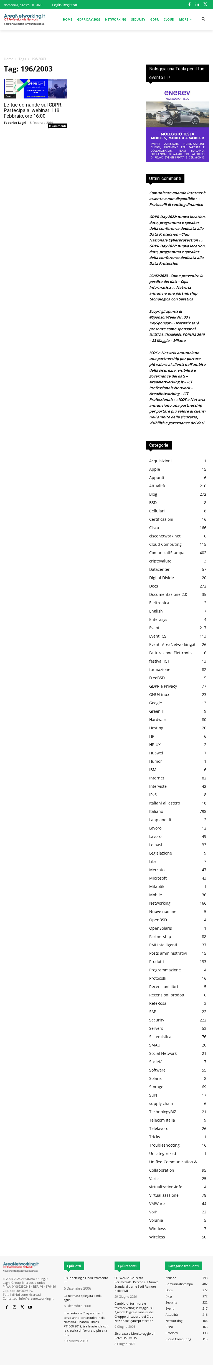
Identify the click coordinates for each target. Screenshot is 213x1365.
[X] (205, 5)
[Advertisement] (106, 42)
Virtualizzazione (164, 1195)
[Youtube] (30, 1307)
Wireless (157, 1237)
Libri (153, 861)
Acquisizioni (160, 460)
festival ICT (159, 661)
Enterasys (158, 619)
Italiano (156, 811)
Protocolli (157, 978)
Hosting (156, 727)
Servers (156, 1028)
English (156, 611)
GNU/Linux (159, 694)
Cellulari (157, 511)
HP (151, 736)
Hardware (158, 719)
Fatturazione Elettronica (171, 652)
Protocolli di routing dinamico (176, 204)
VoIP (153, 1212)
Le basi (155, 844)
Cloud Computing (165, 544)
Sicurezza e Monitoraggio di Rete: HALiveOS (134, 1335)
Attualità (157, 485)
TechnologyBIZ (162, 1111)
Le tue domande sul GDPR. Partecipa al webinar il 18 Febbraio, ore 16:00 (33, 110)
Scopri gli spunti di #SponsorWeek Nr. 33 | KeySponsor (169, 317)
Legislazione (160, 853)
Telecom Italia (162, 1120)
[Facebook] (190, 5)
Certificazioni (161, 519)
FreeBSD (157, 677)
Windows (157, 1228)
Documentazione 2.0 (168, 594)
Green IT (157, 711)
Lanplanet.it (160, 819)
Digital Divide (161, 577)
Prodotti (156, 961)
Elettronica (159, 602)
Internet (156, 778)
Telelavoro (158, 1128)
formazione (159, 669)
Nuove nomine (162, 911)
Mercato (156, 869)
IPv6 (153, 794)
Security (156, 1020)
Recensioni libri (163, 986)
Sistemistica (160, 1036)
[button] (203, 19)
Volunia (156, 1220)
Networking (160, 903)
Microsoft (158, 878)
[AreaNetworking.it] (24, 19)
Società (156, 1061)
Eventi (10, 96)
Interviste (158, 786)
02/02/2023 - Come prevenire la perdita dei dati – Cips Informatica (176, 281)
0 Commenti (57, 126)
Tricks (154, 1136)
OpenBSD (158, 919)
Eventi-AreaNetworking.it (172, 644)
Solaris (155, 1078)
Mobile (155, 894)
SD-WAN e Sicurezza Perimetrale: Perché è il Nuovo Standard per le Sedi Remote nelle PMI (137, 1284)
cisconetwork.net (165, 536)
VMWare (157, 1203)
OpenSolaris (160, 928)
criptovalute (160, 561)
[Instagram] (14, 1307)
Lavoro (155, 828)
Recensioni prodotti (167, 995)
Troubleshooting (164, 1145)
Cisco (154, 527)
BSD (153, 502)
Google (155, 702)
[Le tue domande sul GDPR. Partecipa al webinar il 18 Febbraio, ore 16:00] (35, 88)
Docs (153, 586)
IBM (152, 769)
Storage (156, 1086)
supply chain (161, 1103)
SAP (152, 1011)
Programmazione (165, 969)
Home (8, 58)
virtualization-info (165, 1186)
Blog (153, 494)
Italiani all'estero (164, 803)
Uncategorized (162, 1153)
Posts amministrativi (168, 953)
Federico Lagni (15, 122)
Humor (155, 761)
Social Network (163, 1053)
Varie (154, 1178)
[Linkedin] (197, 5)
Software (157, 1070)
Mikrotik (156, 886)
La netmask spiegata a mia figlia (83, 1298)
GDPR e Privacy (163, 686)
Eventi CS (157, 636)
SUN (153, 1095)
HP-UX (155, 744)
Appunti (156, 477)
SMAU (154, 1045)
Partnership (160, 936)
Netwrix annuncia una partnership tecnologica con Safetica (173, 293)
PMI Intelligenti (163, 944)
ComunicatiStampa (166, 552)
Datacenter (159, 569)
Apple (154, 469)
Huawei (156, 753)
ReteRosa (157, 1003)
